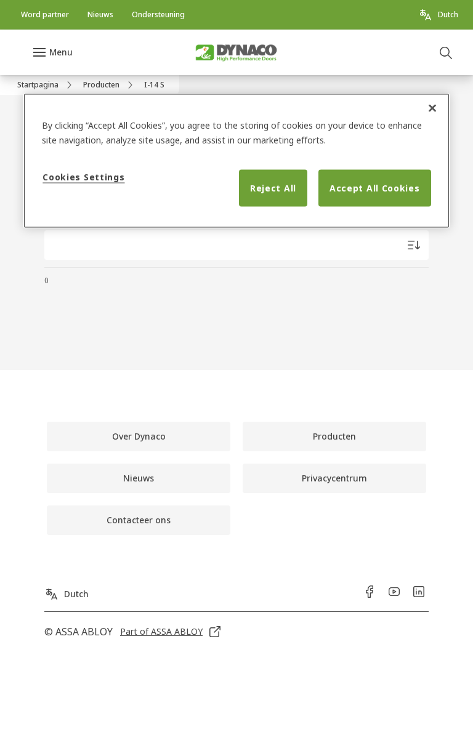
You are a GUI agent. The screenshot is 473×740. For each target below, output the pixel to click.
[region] (236, 161)
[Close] (432, 108)
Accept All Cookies (374, 188)
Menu (61, 52)
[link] (45, 14)
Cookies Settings (83, 177)
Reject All (273, 188)
